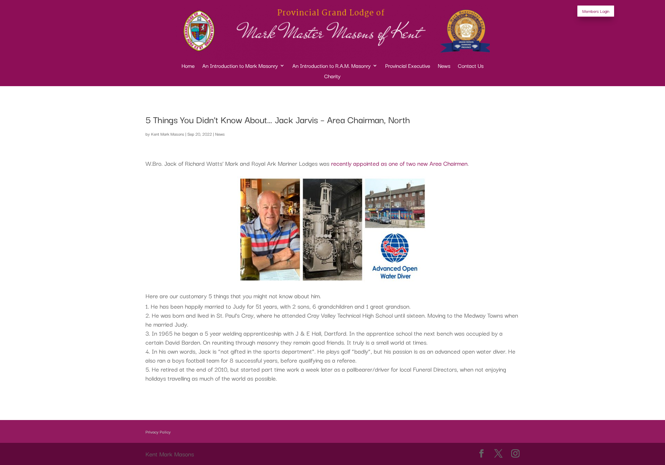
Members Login (595, 11)
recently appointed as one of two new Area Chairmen (399, 163)
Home (188, 66)
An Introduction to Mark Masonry (240, 66)
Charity (332, 76)
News (444, 66)
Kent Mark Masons (167, 133)
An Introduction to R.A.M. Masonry (331, 66)
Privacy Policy (158, 431)
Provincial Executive (407, 66)
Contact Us (471, 66)
